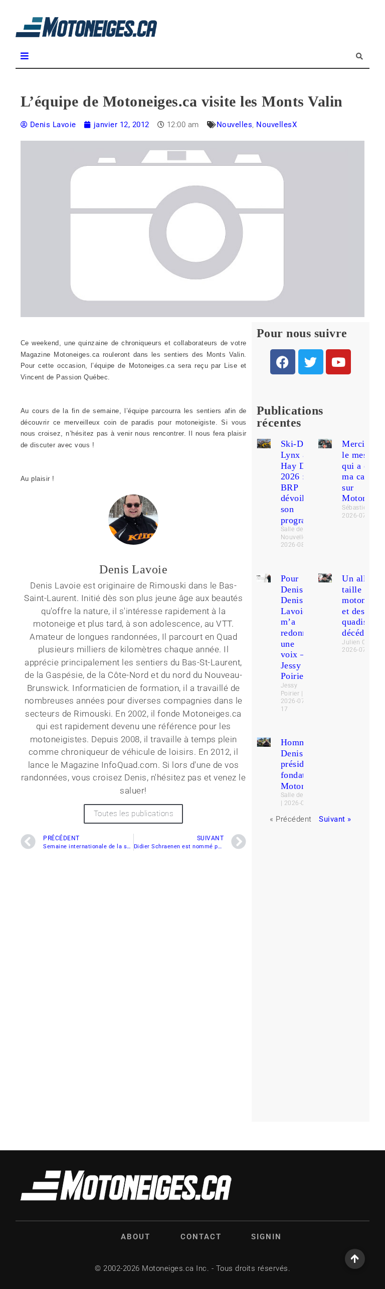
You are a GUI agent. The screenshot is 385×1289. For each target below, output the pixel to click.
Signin (266, 1236)
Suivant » (335, 819)
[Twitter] (310, 361)
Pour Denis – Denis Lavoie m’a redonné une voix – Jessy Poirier (296, 627)
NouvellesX (276, 124)
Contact (201, 1236)
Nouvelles (235, 124)
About (135, 1236)
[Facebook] (282, 361)
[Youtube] (338, 361)
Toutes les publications (133, 813)
